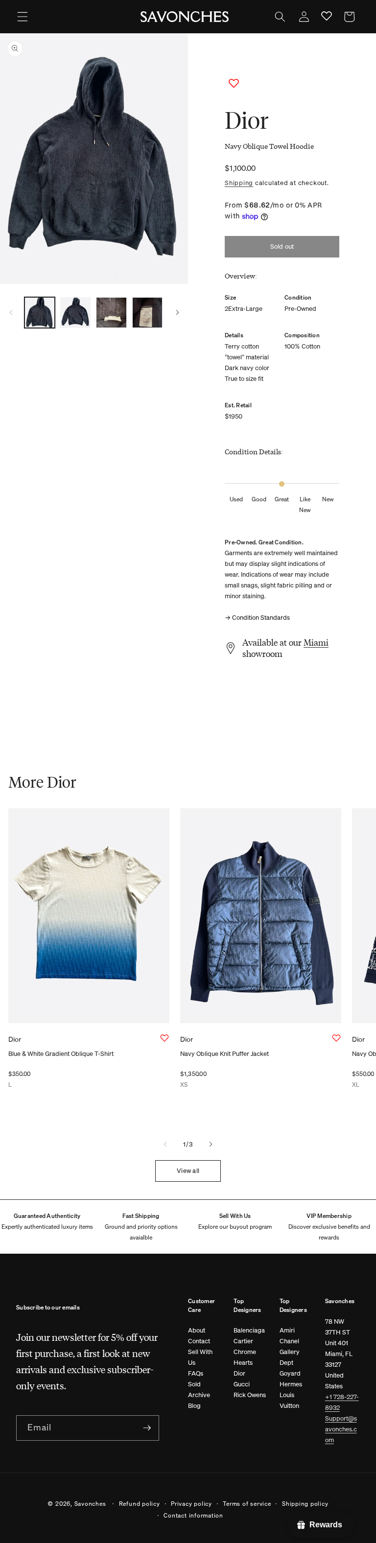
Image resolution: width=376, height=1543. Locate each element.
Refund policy (139, 1503)
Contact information (193, 1515)
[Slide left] (11, 312)
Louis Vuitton (289, 1400)
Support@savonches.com (341, 1429)
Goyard (290, 1373)
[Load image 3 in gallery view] (111, 312)
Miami (316, 642)
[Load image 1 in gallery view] (39, 312)
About (196, 1330)
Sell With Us (200, 1357)
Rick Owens (250, 1395)
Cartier (243, 1341)
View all (188, 1171)
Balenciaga (249, 1330)
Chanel (289, 1341)
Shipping (239, 182)
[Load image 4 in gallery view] (147, 312)
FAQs (195, 1373)
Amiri (287, 1330)
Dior (239, 1373)
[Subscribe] (147, 1428)
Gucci (242, 1384)
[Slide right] (177, 312)
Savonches (90, 1503)
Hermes (291, 1384)
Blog (194, 1406)
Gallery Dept (290, 1357)
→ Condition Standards (257, 617)
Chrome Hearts (245, 1357)
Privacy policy (191, 1503)
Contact (199, 1341)
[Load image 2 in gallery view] (75, 312)
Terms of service (247, 1503)
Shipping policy (305, 1503)
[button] (22, 16)
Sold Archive (199, 1389)
